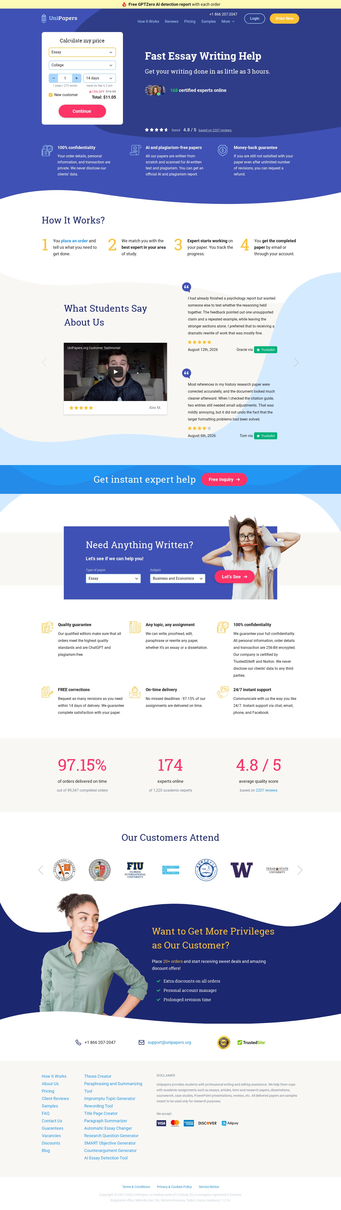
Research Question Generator (111, 1135)
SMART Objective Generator (110, 1143)
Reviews (171, 21)
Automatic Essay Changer (108, 1128)
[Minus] (53, 78)
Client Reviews (55, 1098)
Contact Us (52, 1120)
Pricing (190, 21)
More (226, 21)
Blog (46, 1150)
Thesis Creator (97, 1076)
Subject (155, 570)
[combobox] (82, 52)
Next (296, 362)
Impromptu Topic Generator (109, 1098)
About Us (50, 1083)
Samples (208, 21)
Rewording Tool (98, 1105)
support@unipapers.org (169, 1042)
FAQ (45, 1113)
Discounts (51, 1143)
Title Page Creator (101, 1113)
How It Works (148, 21)
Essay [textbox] (56, 52)
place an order (74, 240)
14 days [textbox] (92, 78)
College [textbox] (57, 65)
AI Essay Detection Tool (106, 1157)
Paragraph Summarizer (105, 1120)
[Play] (115, 372)
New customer (66, 95)
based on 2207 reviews (215, 130)
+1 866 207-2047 (223, 14)
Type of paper (96, 570)
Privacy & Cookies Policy (174, 1187)
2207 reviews (266, 790)
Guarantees (52, 1128)
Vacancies (51, 1135)
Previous (44, 362)
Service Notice (209, 1187)
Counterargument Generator (110, 1150)
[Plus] (76, 78)
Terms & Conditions (136, 1187)
